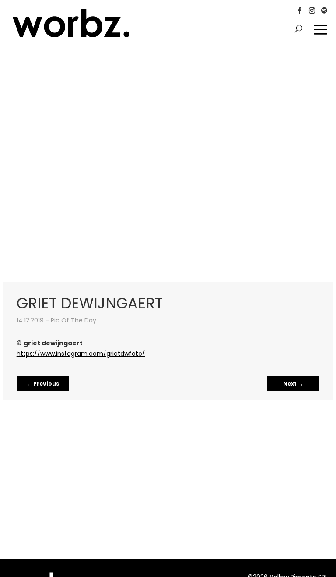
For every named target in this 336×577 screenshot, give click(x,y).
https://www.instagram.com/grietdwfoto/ (81, 353)
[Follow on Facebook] (300, 10)
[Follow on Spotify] (324, 10)
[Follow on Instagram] (312, 10)
